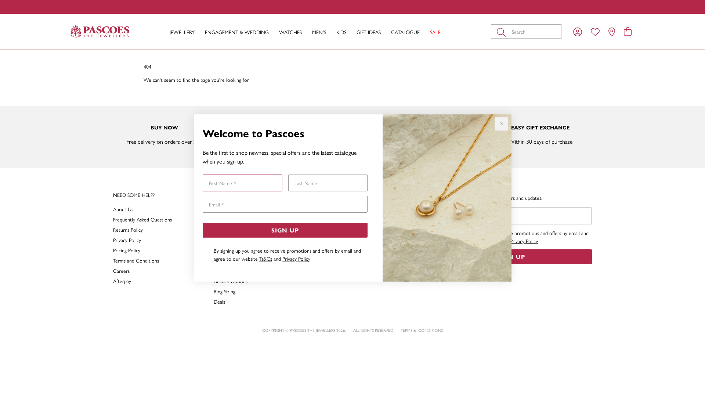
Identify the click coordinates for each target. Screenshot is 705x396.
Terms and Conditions (136, 260)
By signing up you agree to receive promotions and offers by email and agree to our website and (287, 254)
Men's (319, 32)
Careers (121, 270)
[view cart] (628, 31)
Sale (435, 32)
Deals (219, 301)
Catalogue (405, 32)
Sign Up (285, 230)
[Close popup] (501, 124)
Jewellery (182, 32)
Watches (290, 32)
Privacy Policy (296, 258)
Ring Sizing (224, 291)
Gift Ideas (369, 32)
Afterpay (122, 281)
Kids (341, 32)
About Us (123, 209)
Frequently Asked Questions (142, 219)
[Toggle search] (502, 31)
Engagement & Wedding (237, 32)
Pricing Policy (126, 250)
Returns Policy (128, 229)
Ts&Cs (265, 258)
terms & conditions (422, 330)
